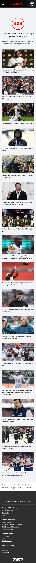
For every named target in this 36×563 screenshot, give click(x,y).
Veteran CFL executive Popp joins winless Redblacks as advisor (16, 337)
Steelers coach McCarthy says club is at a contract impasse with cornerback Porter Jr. (17, 257)
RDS (3, 548)
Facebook (5, 488)
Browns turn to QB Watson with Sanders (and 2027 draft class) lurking (18, 71)
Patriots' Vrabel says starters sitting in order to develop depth (17, 420)
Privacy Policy (6, 522)
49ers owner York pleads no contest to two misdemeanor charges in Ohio (17, 203)
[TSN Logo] (17, 3)
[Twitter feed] (18, 494)
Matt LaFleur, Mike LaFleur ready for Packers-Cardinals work (18, 176)
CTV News (5, 536)
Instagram (13, 488)
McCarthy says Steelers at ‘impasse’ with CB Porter (17, 149)
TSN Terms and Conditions (10, 527)
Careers (10, 485)
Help (3, 515)
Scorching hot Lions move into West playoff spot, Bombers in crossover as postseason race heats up (17, 392)
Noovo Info (5, 550)
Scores (32, 5)
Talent (4, 485)
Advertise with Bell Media (22, 485)
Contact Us (5, 513)
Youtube (20, 488)
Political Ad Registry (8, 529)
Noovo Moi (5, 552)
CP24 (3, 538)
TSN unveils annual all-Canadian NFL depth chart (17, 230)
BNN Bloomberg (7, 541)
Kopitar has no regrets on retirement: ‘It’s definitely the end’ (16, 447)
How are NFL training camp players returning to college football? (18, 284)
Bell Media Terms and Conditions (12, 524)
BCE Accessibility (7, 510)
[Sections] (3, 4)
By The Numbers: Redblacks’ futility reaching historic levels (18, 311)
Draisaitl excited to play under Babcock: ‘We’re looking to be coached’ (16, 474)
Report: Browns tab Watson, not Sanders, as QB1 (17, 364)
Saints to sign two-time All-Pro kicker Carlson (18, 124)
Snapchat (28, 488)
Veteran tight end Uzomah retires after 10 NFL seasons (16, 98)
